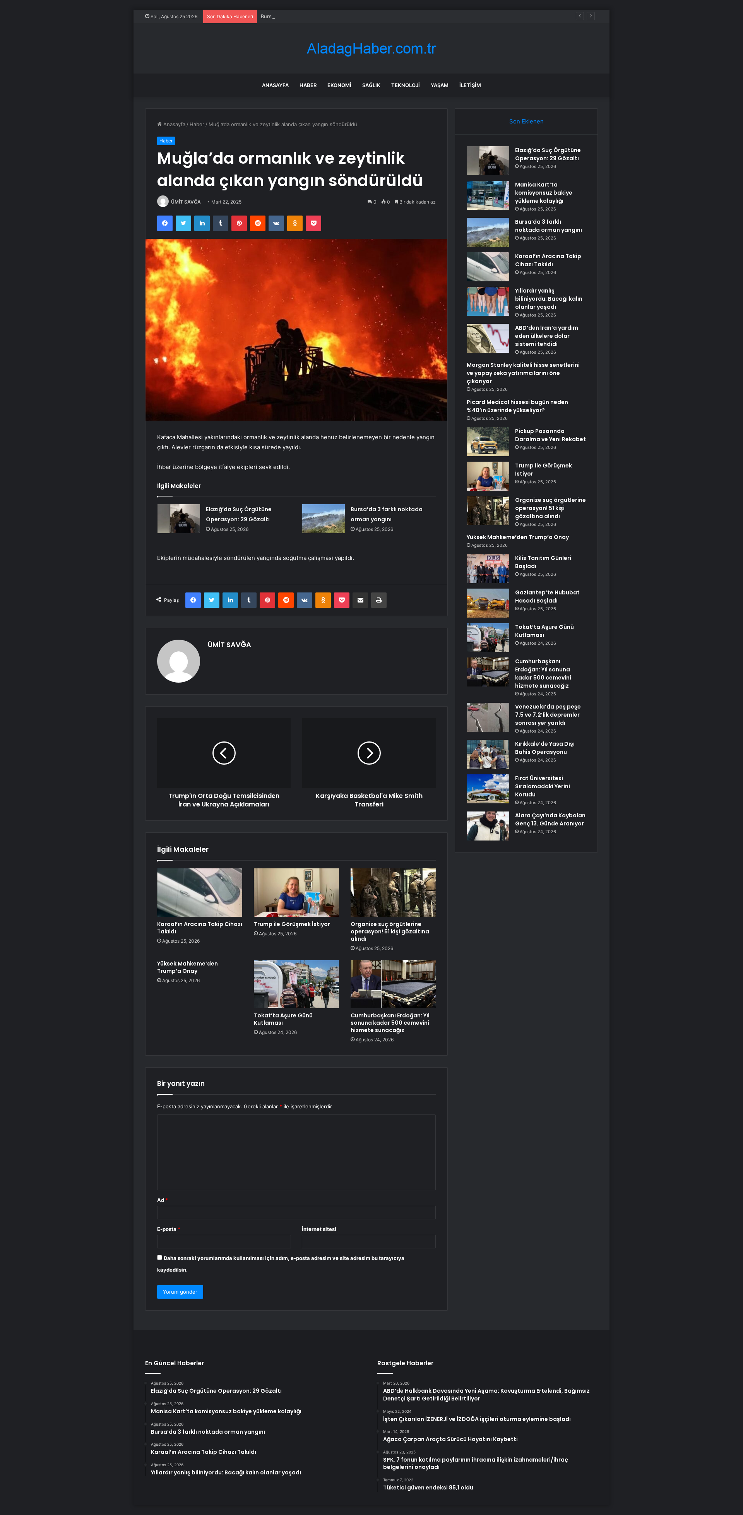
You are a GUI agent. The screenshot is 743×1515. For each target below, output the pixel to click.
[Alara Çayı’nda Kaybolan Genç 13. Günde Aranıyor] (488, 826)
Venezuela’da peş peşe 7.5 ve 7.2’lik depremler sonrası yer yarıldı (548, 715)
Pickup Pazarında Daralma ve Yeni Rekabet (550, 435)
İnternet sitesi (319, 1229)
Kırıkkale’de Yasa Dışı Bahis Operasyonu (545, 748)
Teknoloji (405, 85)
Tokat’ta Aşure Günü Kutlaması (283, 1019)
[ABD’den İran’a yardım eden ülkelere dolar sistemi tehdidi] (488, 338)
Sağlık (371, 85)
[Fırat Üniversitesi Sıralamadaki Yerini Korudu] (488, 788)
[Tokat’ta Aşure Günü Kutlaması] (296, 984)
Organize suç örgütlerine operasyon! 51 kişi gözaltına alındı (390, 931)
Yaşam (440, 85)
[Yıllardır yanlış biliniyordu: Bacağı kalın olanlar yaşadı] (488, 301)
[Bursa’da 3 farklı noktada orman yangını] (323, 518)
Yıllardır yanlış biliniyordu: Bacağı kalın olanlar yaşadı (548, 299)
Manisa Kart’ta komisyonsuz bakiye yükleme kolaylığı (543, 193)
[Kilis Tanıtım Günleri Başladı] (488, 568)
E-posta (168, 1229)
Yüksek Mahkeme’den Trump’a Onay (187, 967)
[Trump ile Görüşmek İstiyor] (296, 892)
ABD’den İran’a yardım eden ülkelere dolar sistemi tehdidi (546, 336)
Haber (308, 85)
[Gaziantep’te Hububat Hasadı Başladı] (488, 603)
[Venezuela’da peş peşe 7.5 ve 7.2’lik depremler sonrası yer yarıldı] (488, 717)
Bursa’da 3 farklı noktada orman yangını (307, 16)
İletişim (470, 85)
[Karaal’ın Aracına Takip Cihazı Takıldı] (199, 892)
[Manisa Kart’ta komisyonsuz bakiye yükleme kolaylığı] (488, 195)
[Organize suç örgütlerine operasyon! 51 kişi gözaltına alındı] (393, 892)
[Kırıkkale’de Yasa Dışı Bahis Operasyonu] (488, 754)
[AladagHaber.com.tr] (371, 48)
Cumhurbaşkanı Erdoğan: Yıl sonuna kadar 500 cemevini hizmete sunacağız (390, 1023)
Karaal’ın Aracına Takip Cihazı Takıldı (199, 927)
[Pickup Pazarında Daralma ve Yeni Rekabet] (488, 441)
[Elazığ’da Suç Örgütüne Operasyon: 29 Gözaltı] (179, 518)
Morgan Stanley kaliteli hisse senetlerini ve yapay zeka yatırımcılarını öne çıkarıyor (523, 373)
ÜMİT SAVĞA (186, 202)
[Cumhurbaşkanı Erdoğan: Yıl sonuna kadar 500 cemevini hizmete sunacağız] (393, 984)
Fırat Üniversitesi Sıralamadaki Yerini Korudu (542, 786)
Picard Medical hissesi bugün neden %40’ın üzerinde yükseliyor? (517, 406)
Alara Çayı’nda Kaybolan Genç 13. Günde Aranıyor (550, 819)
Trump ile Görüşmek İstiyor (292, 924)
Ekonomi (339, 85)
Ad (162, 1200)
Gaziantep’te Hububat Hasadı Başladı (547, 596)
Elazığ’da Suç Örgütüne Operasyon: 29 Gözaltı (548, 154)
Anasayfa (275, 85)
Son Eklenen (526, 121)
